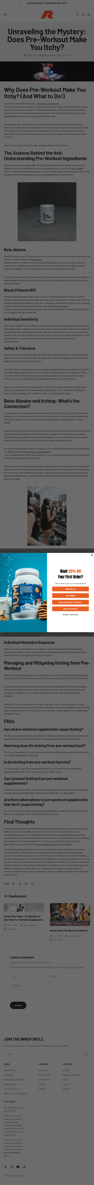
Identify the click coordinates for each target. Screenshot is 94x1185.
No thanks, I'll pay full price (70, 614)
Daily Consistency (70, 609)
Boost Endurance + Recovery (70, 602)
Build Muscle (70, 589)
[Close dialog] (92, 555)
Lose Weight (71, 595)
